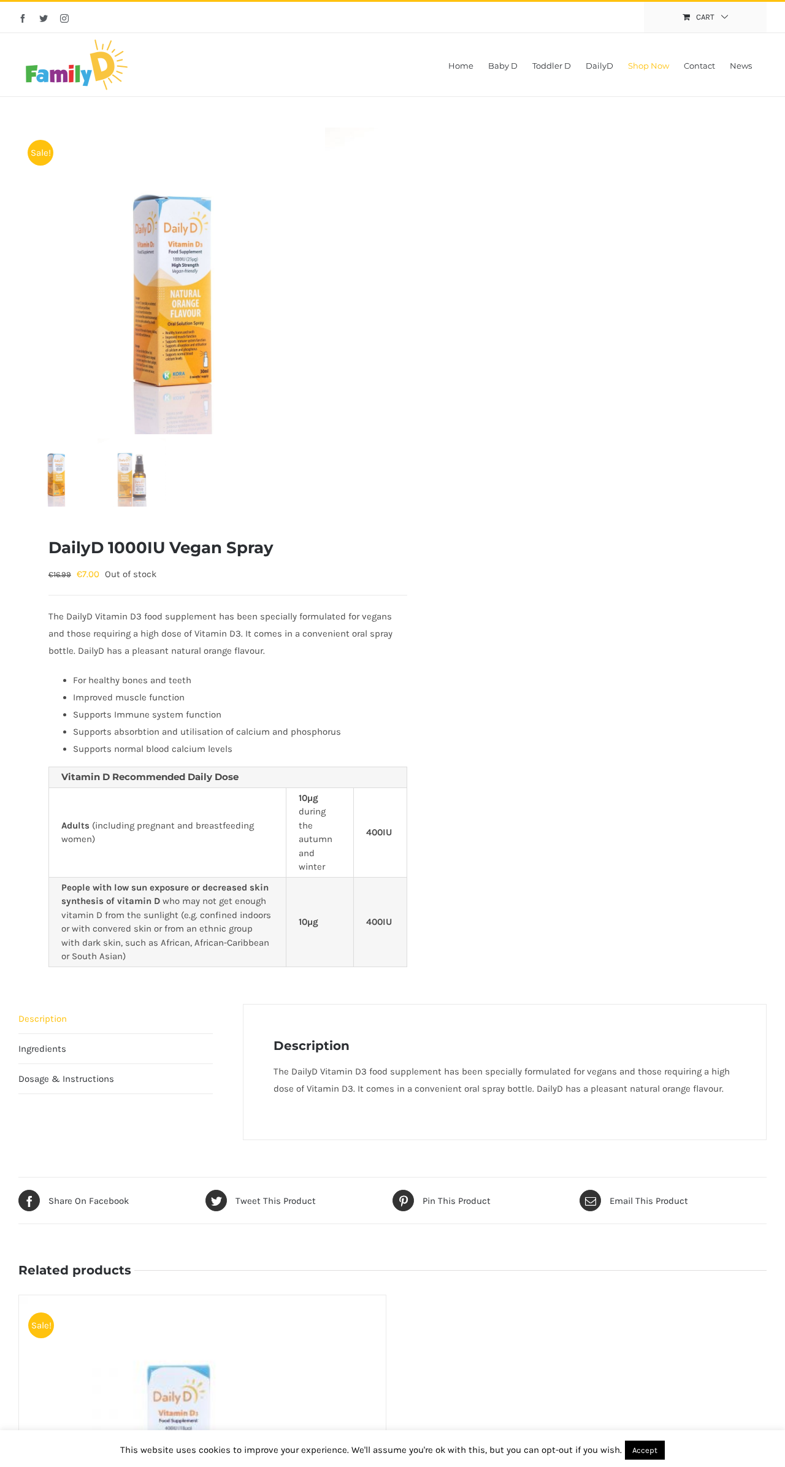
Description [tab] (42, 1018)
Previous (27, 281)
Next (369, 281)
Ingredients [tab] (42, 1048)
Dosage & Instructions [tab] (66, 1078)
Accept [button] (644, 1450)
